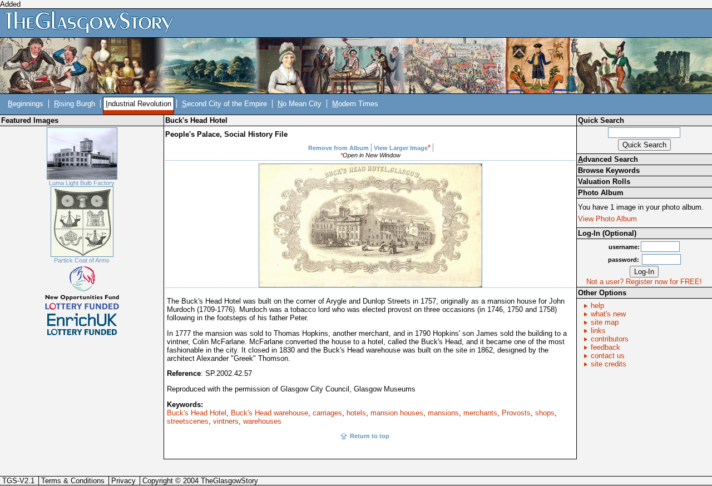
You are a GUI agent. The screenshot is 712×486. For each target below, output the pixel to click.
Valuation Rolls (604, 181)
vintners (226, 421)
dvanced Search (608, 159)
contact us (608, 355)
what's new (608, 314)
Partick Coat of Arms (82, 260)
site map (605, 322)
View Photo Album (607, 219)
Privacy (123, 481)
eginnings (25, 104)
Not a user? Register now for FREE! (644, 281)
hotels (356, 413)
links (598, 330)
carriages (327, 413)
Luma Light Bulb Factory (82, 183)
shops (545, 413)
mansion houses (396, 413)
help (597, 305)
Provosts (516, 413)
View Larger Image (401, 148)
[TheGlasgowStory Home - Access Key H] (93, 22)
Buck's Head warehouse (269, 413)
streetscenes (188, 421)
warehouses (262, 421)
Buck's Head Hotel (196, 413)
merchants (480, 413)
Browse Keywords (609, 170)
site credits (608, 364)
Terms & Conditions (73, 481)
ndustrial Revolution (138, 104)
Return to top (369, 436)
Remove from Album (338, 148)
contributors (610, 339)
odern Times (355, 104)
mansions (443, 413)
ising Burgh (74, 104)
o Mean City (300, 104)
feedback (605, 347)
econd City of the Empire (224, 104)
